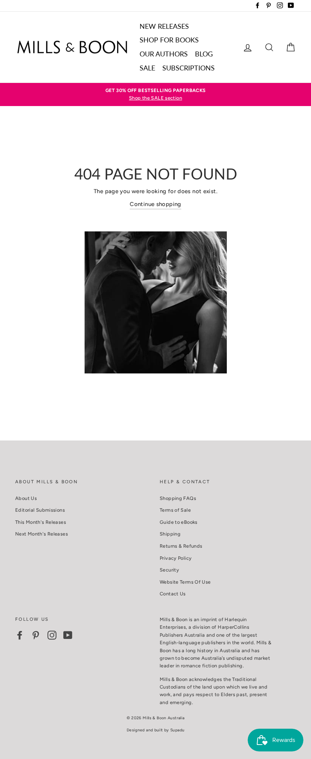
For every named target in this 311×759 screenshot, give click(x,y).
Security (169, 570)
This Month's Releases (40, 522)
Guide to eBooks (179, 522)
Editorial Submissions (40, 510)
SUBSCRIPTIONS (188, 68)
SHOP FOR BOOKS (169, 40)
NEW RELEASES (164, 26)
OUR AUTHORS (164, 54)
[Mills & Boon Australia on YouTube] (67, 635)
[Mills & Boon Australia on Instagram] (52, 635)
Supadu (177, 730)
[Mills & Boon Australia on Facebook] (19, 635)
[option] (155, 94)
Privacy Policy (176, 558)
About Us (26, 498)
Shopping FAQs (178, 498)
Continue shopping (155, 204)
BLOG (204, 54)
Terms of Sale (175, 510)
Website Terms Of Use (185, 582)
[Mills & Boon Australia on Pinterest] (35, 635)
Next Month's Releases (41, 534)
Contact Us (173, 594)
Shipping (170, 534)
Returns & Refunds (181, 546)
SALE (147, 68)
